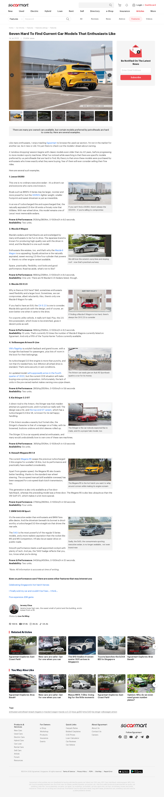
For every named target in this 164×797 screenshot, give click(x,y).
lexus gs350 (77, 712)
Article (16, 754)
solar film (41, 786)
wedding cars (121, 788)
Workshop (44, 732)
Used (21, 11)
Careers (95, 735)
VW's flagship (15, 349)
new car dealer (66, 784)
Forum (16, 757)
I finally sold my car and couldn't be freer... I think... (33, 591)
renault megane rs (36, 712)
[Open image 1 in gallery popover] (60, 75)
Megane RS (26, 459)
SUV (132, 782)
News (108, 19)
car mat (108, 786)
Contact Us (96, 732)
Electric (34, 11)
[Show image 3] (44, 116)
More (153, 11)
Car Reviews (71, 742)
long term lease (97, 788)
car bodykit (86, 786)
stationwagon (122, 782)
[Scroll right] (111, 116)
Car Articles (20, 28)
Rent (71, 11)
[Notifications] (126, 5)
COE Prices (70, 735)
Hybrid (48, 11)
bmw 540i (87, 712)
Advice (122, 19)
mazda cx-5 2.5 (64, 712)
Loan (60, 11)
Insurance (125, 11)
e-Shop (109, 11)
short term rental (85, 788)
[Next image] (110, 75)
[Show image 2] (30, 116)
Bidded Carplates (73, 732)
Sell (82, 11)
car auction (89, 784)
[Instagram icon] (125, 736)
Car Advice (70, 745)
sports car (81, 782)
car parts (61, 786)
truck (34, 784)
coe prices (60, 788)
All (81, 19)
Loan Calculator (72, 738)
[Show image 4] (58, 116)
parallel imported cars (45, 784)
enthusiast (13, 712)
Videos (149, 19)
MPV (129, 782)
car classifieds (56, 782)
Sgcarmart (52, 143)
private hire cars (109, 788)
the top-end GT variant (41, 410)
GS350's (36, 195)
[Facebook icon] (120, 736)
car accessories (51, 786)
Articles (140, 11)
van (30, 784)
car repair (68, 786)
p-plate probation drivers (82, 790)
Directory (95, 11)
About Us (96, 728)
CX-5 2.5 (42, 306)
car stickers (115, 786)
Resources (18, 760)
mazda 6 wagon (51, 712)
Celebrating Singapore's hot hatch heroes (29, 585)
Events (42, 742)
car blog (50, 788)
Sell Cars (17, 750)
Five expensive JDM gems (21, 597)
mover (122, 786)
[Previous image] (12, 75)
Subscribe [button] (136, 77)
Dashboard (150, 5)
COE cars (97, 782)
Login (139, 5)
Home (11, 28)
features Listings (41, 28)
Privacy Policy (82, 771)
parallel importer (78, 784)
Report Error (108, 771)
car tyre (94, 786)
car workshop (77, 786)
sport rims (100, 786)
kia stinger (96, 712)
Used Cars (18, 734)
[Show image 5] (73, 116)
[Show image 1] (15, 116)
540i (15, 533)
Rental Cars (19, 747)
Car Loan (18, 744)
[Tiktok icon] (136, 736)
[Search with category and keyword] (110, 5)
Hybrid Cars (19, 740)
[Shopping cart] (119, 5)
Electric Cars (19, 737)
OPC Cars (104, 782)
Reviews (95, 19)
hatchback (112, 782)
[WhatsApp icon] (147, 736)
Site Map (98, 771)
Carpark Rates (72, 728)
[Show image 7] (101, 116)
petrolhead (23, 712)
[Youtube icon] (131, 736)
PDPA (91, 771)
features (30, 28)
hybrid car (89, 782)
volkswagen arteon (109, 712)
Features (14, 19)
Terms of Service (69, 771)
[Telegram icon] (142, 736)
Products (44, 735)
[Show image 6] (87, 116)
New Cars (18, 731)
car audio (128, 784)
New (10, 11)
